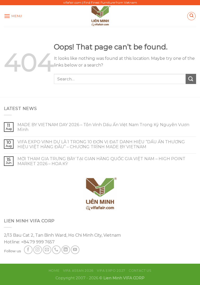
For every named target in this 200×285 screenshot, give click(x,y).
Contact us (140, 271)
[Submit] (191, 79)
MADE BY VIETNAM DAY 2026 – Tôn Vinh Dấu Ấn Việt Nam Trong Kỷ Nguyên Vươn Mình (103, 127)
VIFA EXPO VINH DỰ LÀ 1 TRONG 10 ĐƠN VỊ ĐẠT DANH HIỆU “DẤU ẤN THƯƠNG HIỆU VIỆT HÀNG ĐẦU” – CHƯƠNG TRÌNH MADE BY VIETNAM (101, 144)
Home (54, 271)
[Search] (191, 16)
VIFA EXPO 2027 (111, 271)
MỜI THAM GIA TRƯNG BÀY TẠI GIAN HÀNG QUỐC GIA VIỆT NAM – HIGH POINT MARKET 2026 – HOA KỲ (101, 161)
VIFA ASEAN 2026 (78, 271)
